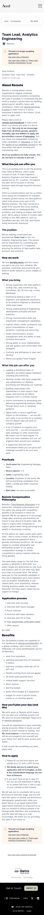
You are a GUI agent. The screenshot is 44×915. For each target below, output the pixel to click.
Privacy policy (16, 877)
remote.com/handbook (13, 122)
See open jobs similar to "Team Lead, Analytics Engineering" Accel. (23, 61)
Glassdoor (26, 142)
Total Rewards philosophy (23, 504)
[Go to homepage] (6, 5)
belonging (29, 136)
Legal (29, 911)
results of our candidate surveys (20, 144)
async (37, 673)
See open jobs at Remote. (18, 57)
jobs (6, 21)
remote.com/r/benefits (28, 643)
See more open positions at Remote (22, 855)
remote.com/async (13, 720)
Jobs (25, 898)
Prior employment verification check (23, 621)
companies (15, 21)
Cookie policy (28, 877)
